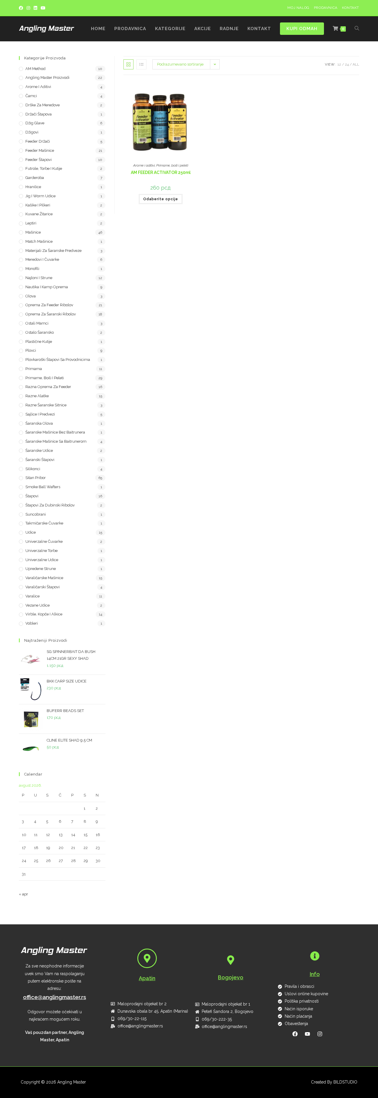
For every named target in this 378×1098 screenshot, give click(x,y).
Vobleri (31, 623)
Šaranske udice (39, 450)
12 (339, 64)
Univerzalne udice (41, 560)
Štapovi (31, 496)
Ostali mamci (36, 323)
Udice (30, 532)
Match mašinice (39, 241)
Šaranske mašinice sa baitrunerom (56, 441)
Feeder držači (37, 141)
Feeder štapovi (38, 159)
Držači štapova (38, 114)
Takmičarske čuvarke (44, 523)
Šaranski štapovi (39, 459)
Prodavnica (326, 8)
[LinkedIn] (35, 8)
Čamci (31, 96)
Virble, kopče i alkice (43, 614)
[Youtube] (43, 8)
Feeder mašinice (39, 150)
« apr (23, 894)
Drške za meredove (42, 105)
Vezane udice (37, 605)
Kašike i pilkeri (37, 205)
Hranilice (33, 187)
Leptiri (30, 223)
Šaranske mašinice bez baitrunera (55, 432)
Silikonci (32, 469)
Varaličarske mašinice (44, 578)
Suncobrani (35, 514)
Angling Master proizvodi (47, 77)
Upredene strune (40, 568)
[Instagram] (28, 8)
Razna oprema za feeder (48, 387)
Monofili (32, 268)
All (356, 64)
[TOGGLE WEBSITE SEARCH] (357, 28)
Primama (33, 368)
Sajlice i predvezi (40, 414)
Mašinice (33, 232)
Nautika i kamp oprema (46, 287)
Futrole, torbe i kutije (43, 168)
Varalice (32, 596)
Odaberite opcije (160, 199)
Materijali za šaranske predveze (53, 250)
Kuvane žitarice (39, 214)
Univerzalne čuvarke (44, 541)
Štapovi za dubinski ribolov (50, 505)
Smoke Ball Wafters (42, 487)
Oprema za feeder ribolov (49, 305)
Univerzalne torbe (41, 550)
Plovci (30, 350)
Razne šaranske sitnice (45, 405)
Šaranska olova (39, 423)
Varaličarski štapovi (42, 587)
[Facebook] (22, 8)
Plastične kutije (38, 341)
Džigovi (31, 132)
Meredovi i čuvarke (42, 259)
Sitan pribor (35, 477)
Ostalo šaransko (39, 332)
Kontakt (350, 8)
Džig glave (34, 123)
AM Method (35, 68)
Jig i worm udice (40, 196)
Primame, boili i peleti (172, 165)
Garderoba (34, 177)
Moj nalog (298, 8)
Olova (30, 296)
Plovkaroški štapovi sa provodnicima (57, 359)
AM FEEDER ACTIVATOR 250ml (160, 172)
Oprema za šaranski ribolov (50, 314)
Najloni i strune (38, 278)
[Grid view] (128, 64)
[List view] (141, 64)
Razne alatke (37, 396)
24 (347, 64)
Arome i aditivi (144, 165)
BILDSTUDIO (345, 1082)
